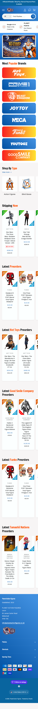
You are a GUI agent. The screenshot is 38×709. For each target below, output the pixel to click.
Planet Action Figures (15, 698)
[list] (19, 27)
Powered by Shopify (27, 698)
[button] (3, 10)
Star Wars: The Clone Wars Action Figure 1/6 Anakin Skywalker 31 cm (26, 361)
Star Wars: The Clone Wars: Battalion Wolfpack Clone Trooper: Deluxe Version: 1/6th (9, 237)
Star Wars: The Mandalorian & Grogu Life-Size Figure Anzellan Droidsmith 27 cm (9, 361)
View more (6, 172)
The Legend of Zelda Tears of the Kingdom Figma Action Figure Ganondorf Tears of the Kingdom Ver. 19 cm (27, 431)
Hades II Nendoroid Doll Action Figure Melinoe (10, 426)
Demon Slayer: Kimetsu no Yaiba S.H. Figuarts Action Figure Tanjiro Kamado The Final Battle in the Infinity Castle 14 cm (10, 569)
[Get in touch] (29, 10)
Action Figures (9, 194)
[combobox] (24, 16)
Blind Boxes (26, 194)
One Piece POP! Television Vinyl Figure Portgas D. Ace (26, 296)
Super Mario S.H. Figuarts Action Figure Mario (26, 564)
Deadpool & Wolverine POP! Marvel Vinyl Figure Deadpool (9, 297)
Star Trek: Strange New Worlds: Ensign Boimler (26, 235)
